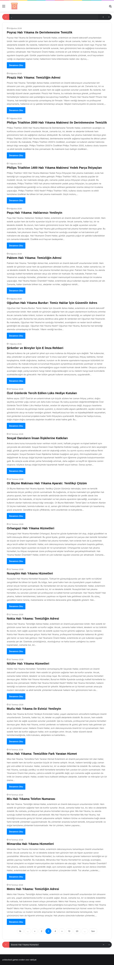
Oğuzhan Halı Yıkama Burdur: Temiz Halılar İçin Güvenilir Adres (52, 302)
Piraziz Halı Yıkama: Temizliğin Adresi (33, 77)
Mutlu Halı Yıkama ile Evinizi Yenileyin (34, 708)
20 (77, 931)
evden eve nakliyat (28, 959)
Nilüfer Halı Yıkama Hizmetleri (28, 663)
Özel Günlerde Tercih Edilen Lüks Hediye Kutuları (42, 393)
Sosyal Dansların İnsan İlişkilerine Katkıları (37, 438)
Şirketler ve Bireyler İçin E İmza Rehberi (35, 348)
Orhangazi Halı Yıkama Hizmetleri (30, 528)
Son (93, 931)
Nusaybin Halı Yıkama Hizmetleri (30, 573)
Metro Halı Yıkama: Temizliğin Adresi (33, 889)
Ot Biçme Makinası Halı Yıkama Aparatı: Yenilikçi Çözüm (47, 483)
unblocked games (10, 959)
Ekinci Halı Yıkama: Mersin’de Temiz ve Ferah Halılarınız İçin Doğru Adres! (44, 944)
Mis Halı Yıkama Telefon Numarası (31, 798)
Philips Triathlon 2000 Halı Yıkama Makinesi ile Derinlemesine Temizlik (57, 122)
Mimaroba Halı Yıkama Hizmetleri (30, 843)
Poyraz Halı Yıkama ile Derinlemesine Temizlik (39, 32)
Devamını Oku (16, 65)
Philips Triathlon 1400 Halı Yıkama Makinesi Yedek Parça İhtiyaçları (54, 167)
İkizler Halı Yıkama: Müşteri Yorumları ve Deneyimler (35, 17)
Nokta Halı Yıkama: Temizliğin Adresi (33, 618)
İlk (20, 931)
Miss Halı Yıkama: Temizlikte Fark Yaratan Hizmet (42, 753)
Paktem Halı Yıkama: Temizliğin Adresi (34, 257)
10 (69, 931)
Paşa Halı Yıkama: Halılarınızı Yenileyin (34, 212)
